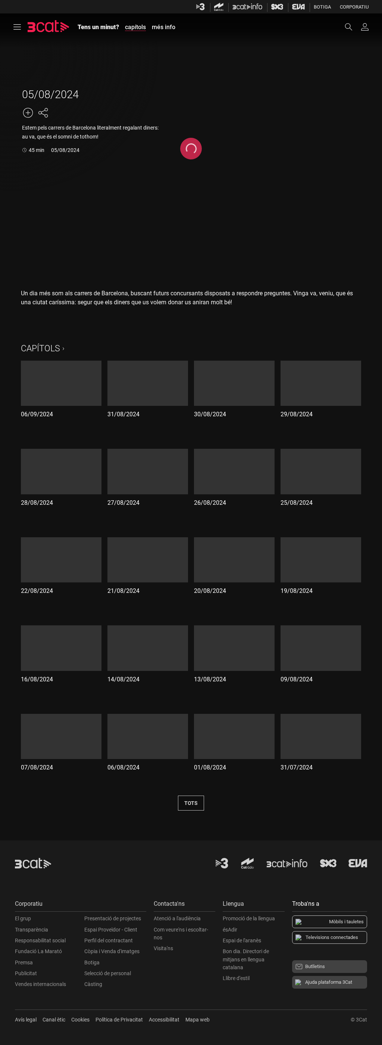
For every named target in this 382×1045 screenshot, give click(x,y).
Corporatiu (354, 7)
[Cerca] (352, 26)
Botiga (322, 7)
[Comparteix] (43, 113)
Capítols (40, 348)
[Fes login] (364, 26)
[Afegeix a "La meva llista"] (28, 113)
